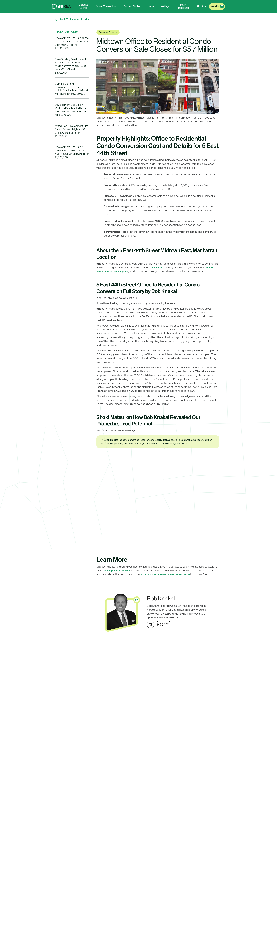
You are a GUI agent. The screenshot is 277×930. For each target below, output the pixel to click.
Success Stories (108, 32)
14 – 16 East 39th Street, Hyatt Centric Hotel (165, 574)
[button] (107, 6)
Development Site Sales (117, 571)
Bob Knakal (161, 598)
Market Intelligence (183, 6)
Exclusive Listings (83, 6)
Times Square (120, 271)
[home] (61, 6)
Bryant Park (158, 268)
